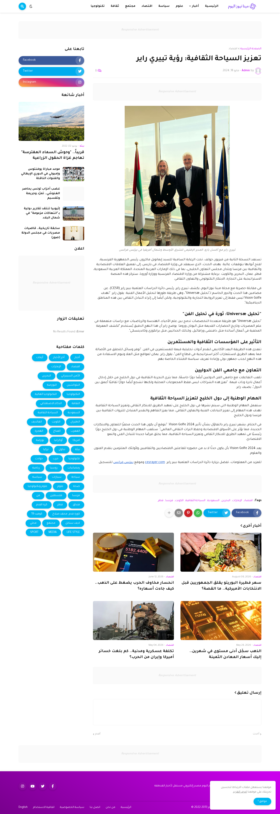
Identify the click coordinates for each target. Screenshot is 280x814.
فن (38, 495)
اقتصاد (233, 48)
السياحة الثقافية (195, 500)
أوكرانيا (58, 440)
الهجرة (39, 431)
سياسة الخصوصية (72, 807)
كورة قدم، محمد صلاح (66, 514)
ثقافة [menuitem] (115, 6)
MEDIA (53, 532)
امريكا (76, 440)
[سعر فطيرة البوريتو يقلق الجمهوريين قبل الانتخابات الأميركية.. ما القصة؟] (220, 552)
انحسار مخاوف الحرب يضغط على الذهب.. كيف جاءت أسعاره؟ (134, 586)
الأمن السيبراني (70, 376)
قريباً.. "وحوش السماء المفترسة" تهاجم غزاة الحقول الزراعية (52, 156)
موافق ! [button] (262, 801)
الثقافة (76, 403)
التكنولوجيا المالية (46, 394)
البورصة (52, 385)
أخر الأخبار (59, 357)
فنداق (76, 504)
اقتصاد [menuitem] (147, 6)
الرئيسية (126, 807)
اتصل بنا (95, 807)
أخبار (77, 357)
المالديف (36, 422)
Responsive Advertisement (140, 30)
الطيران (75, 422)
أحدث (256, 734)
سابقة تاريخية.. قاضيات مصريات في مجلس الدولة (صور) (40, 233)
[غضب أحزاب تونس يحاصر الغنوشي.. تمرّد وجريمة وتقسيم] (73, 194)
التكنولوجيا (73, 394)
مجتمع (51, 523)
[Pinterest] (188, 513)
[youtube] (33, 786)
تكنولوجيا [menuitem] (98, 6)
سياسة (37, 477)
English (23, 807)
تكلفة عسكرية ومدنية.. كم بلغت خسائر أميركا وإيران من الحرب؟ (136, 654)
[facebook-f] (53, 786)
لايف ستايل (72, 523)
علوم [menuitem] (179, 6)
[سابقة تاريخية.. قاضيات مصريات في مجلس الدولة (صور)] (73, 233)
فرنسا (169, 500)
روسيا (54, 468)
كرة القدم (41, 504)
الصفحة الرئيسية (250, 48)
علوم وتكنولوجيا (37, 486)
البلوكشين (73, 385)
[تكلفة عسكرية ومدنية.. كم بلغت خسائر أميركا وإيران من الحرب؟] (133, 620)
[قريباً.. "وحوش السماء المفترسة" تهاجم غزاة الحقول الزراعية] (51, 121)
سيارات (56, 477)
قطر (160, 500)
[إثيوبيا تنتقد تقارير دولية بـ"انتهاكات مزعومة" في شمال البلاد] (73, 213)
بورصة (40, 440)
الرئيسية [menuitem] (211, 6)
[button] (31, 6)
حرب (55, 458)
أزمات (39, 357)
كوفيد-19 (36, 514)
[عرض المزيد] (169, 513)
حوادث (39, 458)
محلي (33, 523)
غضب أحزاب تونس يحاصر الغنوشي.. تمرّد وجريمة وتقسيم (41, 193)
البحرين (225, 500)
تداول (62, 449)
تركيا (46, 449)
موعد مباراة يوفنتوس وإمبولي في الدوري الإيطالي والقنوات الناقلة (40, 174)
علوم (60, 486)
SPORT (34, 532)
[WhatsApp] (198, 513)
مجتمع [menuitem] (130, 6)
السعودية (213, 500)
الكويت (179, 500)
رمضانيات (74, 468)
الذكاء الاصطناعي (51, 403)
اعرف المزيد (240, 792)
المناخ (57, 431)
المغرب (75, 431)
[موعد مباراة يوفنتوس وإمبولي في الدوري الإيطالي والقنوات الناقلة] (73, 174)
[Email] (179, 513)
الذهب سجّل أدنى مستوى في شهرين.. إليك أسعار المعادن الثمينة (225, 654)
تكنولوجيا (74, 458)
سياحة (76, 477)
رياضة (36, 468)
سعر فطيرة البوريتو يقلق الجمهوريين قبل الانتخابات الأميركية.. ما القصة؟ (221, 586)
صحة (76, 486)
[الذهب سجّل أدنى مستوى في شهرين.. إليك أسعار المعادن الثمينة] (220, 620)
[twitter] (43, 786)
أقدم (97, 734)
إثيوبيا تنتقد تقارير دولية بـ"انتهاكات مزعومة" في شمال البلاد (42, 213)
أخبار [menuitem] (195, 6)
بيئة (77, 449)
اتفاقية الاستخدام (43, 807)
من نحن (110, 807)
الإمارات (237, 500)
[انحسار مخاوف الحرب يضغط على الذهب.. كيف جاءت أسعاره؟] (133, 552)
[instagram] (22, 786)
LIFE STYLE (73, 532)
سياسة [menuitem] (164, 6)
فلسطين (56, 495)
